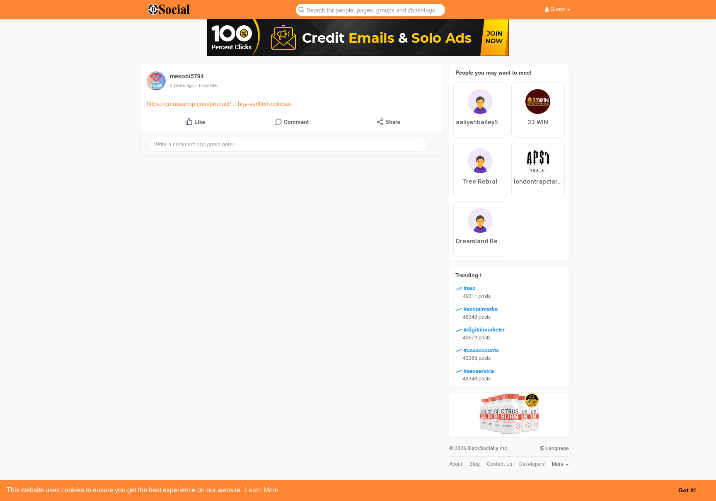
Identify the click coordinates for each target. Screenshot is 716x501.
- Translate (206, 85)
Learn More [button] (261, 490)
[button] (370, 9)
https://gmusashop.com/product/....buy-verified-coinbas (219, 103)
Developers (532, 464)
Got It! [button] (687, 490)
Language (557, 448)
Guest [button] (557, 9)
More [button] (558, 464)
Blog (474, 464)
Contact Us (500, 464)
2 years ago (182, 85)
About (455, 464)
